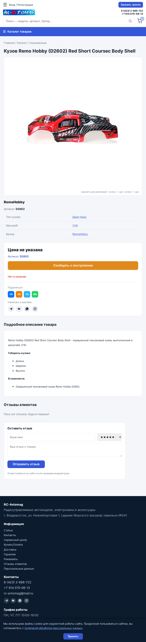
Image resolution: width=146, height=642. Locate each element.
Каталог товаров (17, 31)
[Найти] (130, 21)
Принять (73, 636)
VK (11, 294)
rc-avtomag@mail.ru (18, 593)
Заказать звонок (131, 4)
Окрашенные (38, 42)
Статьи (8, 530)
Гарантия (10, 554)
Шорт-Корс (79, 217)
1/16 (75, 225)
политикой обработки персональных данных (54, 628)
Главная (9, 42)
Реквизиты (11, 559)
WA (35, 294)
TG (27, 294)
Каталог (22, 42)
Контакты (10, 535)
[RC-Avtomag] (19, 12)
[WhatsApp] (27, 309)
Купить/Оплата (13, 544)
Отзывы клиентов (15, 563)
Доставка (10, 549)
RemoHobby (14, 202)
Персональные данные (19, 568)
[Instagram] (35, 309)
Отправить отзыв (26, 464)
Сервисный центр (15, 539)
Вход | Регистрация (21, 4)
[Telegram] (11, 309)
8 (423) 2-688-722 (132, 10)
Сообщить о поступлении (73, 265)
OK (19, 294)
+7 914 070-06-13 (132, 13)
